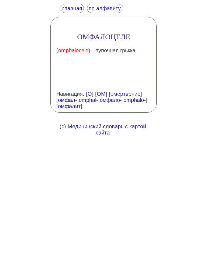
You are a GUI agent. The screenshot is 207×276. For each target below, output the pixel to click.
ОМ (101, 94)
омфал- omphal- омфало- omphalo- (102, 100)
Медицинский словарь (95, 126)
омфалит (69, 106)
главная (72, 8)
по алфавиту (105, 8)
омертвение (125, 94)
